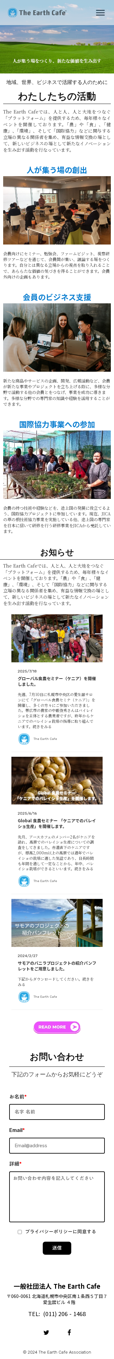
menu (100, 12)
